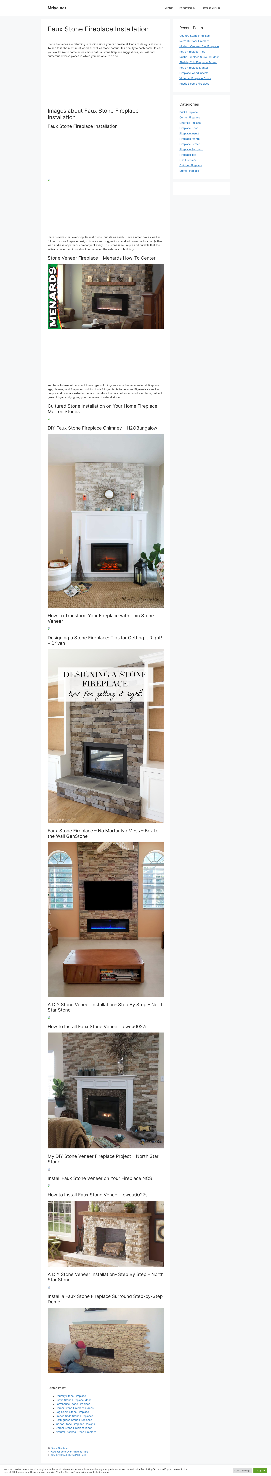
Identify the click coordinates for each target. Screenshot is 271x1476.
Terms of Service (210, 7)
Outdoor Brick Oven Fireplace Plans (69, 1451)
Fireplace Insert (189, 133)
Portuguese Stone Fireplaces (74, 1419)
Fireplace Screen (189, 144)
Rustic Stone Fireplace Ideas (73, 1400)
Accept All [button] (260, 1470)
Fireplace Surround (191, 149)
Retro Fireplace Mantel (193, 67)
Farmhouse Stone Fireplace (73, 1404)
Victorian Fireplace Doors (195, 78)
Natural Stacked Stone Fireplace (76, 1432)
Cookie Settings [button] (242, 1470)
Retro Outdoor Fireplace (194, 41)
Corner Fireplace (189, 117)
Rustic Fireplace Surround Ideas (199, 57)
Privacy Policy (187, 7)
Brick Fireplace (188, 112)
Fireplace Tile (187, 154)
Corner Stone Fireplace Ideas (74, 1427)
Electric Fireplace (190, 122)
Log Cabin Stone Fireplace (72, 1411)
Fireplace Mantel (189, 138)
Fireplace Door (188, 128)
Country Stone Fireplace (71, 1396)
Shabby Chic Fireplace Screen (198, 62)
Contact (169, 7)
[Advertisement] (106, 84)
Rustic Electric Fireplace (194, 83)
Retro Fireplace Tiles (192, 51)
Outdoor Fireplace (190, 165)
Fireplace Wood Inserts (193, 73)
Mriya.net (57, 7)
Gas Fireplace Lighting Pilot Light (68, 1455)
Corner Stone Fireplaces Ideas (75, 1408)
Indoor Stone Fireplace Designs (75, 1424)
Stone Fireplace (59, 1448)
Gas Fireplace (188, 160)
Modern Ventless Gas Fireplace (199, 46)
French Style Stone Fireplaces (74, 1416)
